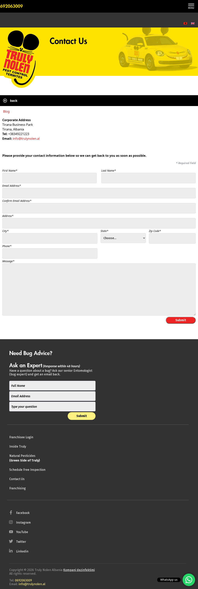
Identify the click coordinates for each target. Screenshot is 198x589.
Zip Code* (155, 231)
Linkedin (22, 551)
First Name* (9, 170)
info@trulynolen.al (26, 138)
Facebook (23, 513)
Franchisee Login (21, 437)
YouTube (22, 532)
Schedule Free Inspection (27, 470)
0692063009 (23, 580)
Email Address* (11, 185)
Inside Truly (17, 446)
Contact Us (17, 479)
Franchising (17, 488)
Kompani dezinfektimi (79, 570)
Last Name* (108, 170)
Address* (7, 216)
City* (5, 231)
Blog (6, 111)
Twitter (21, 542)
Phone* (6, 246)
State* (104, 231)
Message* (8, 261)
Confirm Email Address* (16, 201)
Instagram (23, 522)
